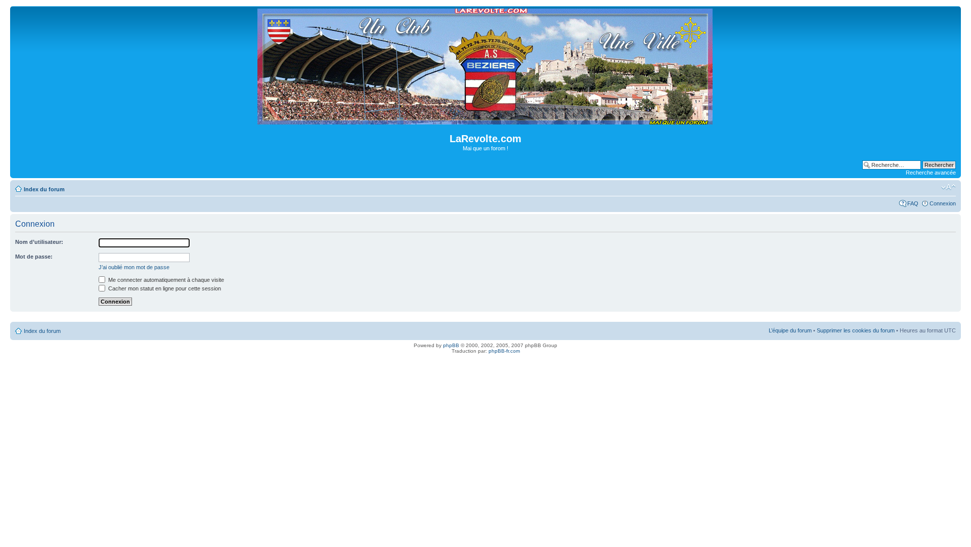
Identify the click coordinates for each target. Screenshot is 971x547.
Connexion (943, 203)
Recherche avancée (931, 173)
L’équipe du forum (790, 330)
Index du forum (44, 189)
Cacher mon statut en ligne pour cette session (164, 288)
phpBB (451, 345)
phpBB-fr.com (504, 351)
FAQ (912, 203)
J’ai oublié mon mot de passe (134, 267)
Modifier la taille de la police (948, 187)
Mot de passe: (34, 257)
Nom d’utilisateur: (39, 242)
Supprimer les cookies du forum (856, 330)
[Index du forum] (485, 120)
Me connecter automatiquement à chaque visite (165, 280)
